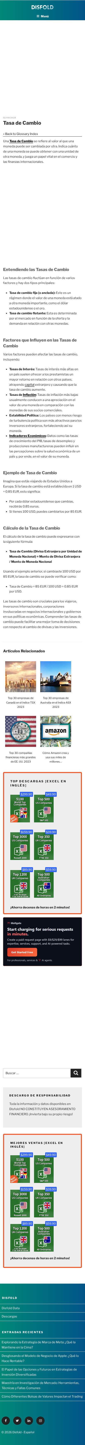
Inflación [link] (29, 395)
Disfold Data (11, 1308)
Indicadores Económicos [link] (27, 436)
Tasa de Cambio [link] (21, 141)
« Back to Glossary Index (20, 134)
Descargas (9, 1316)
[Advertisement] (42, 62)
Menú (45, 16)
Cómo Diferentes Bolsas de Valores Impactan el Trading (42, 1396)
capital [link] (29, 385)
